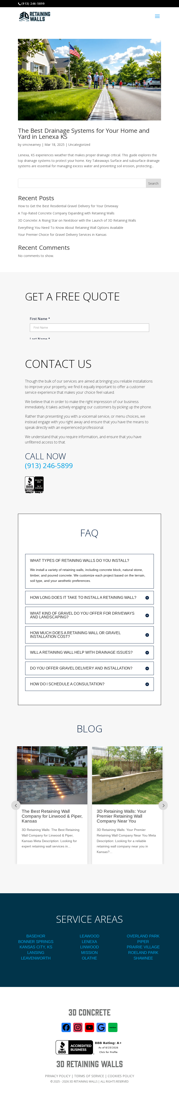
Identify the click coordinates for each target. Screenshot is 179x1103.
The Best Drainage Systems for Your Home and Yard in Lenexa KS (83, 133)
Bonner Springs (35, 942)
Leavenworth (36, 958)
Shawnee (143, 958)
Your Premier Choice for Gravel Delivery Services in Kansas (62, 234)
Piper (143, 942)
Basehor (35, 936)
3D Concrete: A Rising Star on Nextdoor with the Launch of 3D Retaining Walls (77, 220)
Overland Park (143, 936)
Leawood (89, 936)
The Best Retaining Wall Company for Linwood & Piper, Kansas (52, 816)
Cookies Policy (121, 1076)
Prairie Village (143, 947)
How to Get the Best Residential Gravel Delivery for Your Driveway (68, 206)
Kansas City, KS (36, 947)
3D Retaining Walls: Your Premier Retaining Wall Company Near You (121, 816)
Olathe (89, 958)
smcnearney (31, 144)
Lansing (35, 952)
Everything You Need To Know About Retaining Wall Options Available (70, 227)
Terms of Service (89, 1076)
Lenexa (89, 942)
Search (153, 183)
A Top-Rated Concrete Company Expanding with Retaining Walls (66, 213)
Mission (89, 952)
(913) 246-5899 (49, 465)
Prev (16, 805)
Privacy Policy (57, 1076)
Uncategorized (79, 144)
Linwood (89, 947)
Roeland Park (143, 952)
